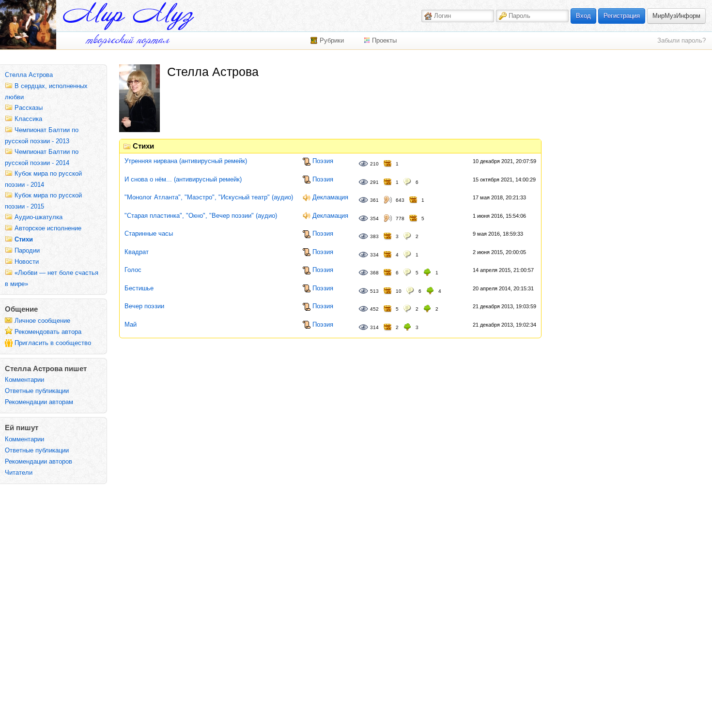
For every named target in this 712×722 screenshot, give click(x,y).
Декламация (330, 197)
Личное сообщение (42, 320)
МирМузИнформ (676, 15)
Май (130, 324)
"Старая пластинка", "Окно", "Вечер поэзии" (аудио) (200, 215)
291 (374, 182)
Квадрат (136, 252)
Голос (132, 269)
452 (374, 309)
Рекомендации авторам (39, 402)
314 (374, 327)
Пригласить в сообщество (53, 342)
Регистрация (622, 15)
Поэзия (322, 161)
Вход (583, 15)
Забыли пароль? (681, 40)
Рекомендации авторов (38, 461)
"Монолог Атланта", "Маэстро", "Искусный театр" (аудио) (208, 197)
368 (374, 272)
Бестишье (139, 288)
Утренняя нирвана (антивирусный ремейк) (185, 161)
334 (374, 254)
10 (399, 291)
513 (374, 291)
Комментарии (24, 379)
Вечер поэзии (144, 306)
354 (374, 218)
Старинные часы (148, 233)
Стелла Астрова (29, 74)
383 (374, 236)
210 (374, 163)
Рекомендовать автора (48, 331)
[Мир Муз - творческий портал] (128, 16)
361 (374, 200)
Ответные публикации (37, 390)
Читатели (18, 472)
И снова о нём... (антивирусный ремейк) (183, 179)
